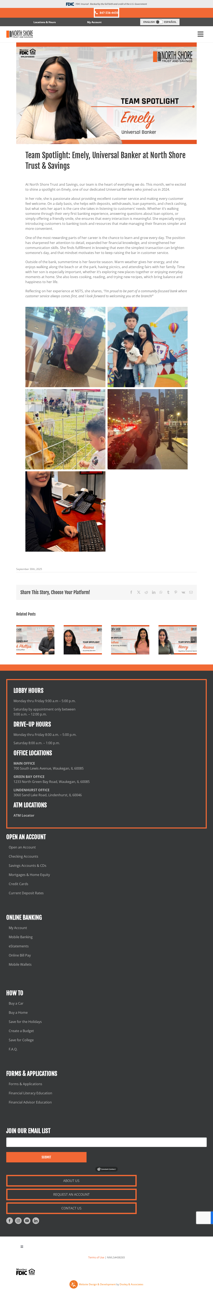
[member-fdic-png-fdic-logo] (25, 1272)
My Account (94, 22)
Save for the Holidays (25, 1021)
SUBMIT (46, 1157)
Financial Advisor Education (30, 1102)
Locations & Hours (44, 22)
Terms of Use (96, 1257)
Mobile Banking (21, 937)
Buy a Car (16, 1003)
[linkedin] (35, 1220)
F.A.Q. (13, 1049)
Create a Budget (21, 1031)
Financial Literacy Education (30, 1093)
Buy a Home (18, 1012)
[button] (19, 640)
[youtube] (27, 1220)
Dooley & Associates (131, 1284)
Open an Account (22, 847)
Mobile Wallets (20, 964)
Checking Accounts (23, 856)
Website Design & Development (97, 1284)
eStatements (19, 946)
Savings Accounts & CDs (27, 865)
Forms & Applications (25, 1084)
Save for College (21, 1040)
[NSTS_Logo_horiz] (19, 34)
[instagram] (18, 1220)
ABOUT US (71, 1180)
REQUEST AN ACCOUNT (71, 1194)
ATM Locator (24, 815)
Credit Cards (18, 884)
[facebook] (9, 1220)
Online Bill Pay (20, 955)
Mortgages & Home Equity (29, 874)
